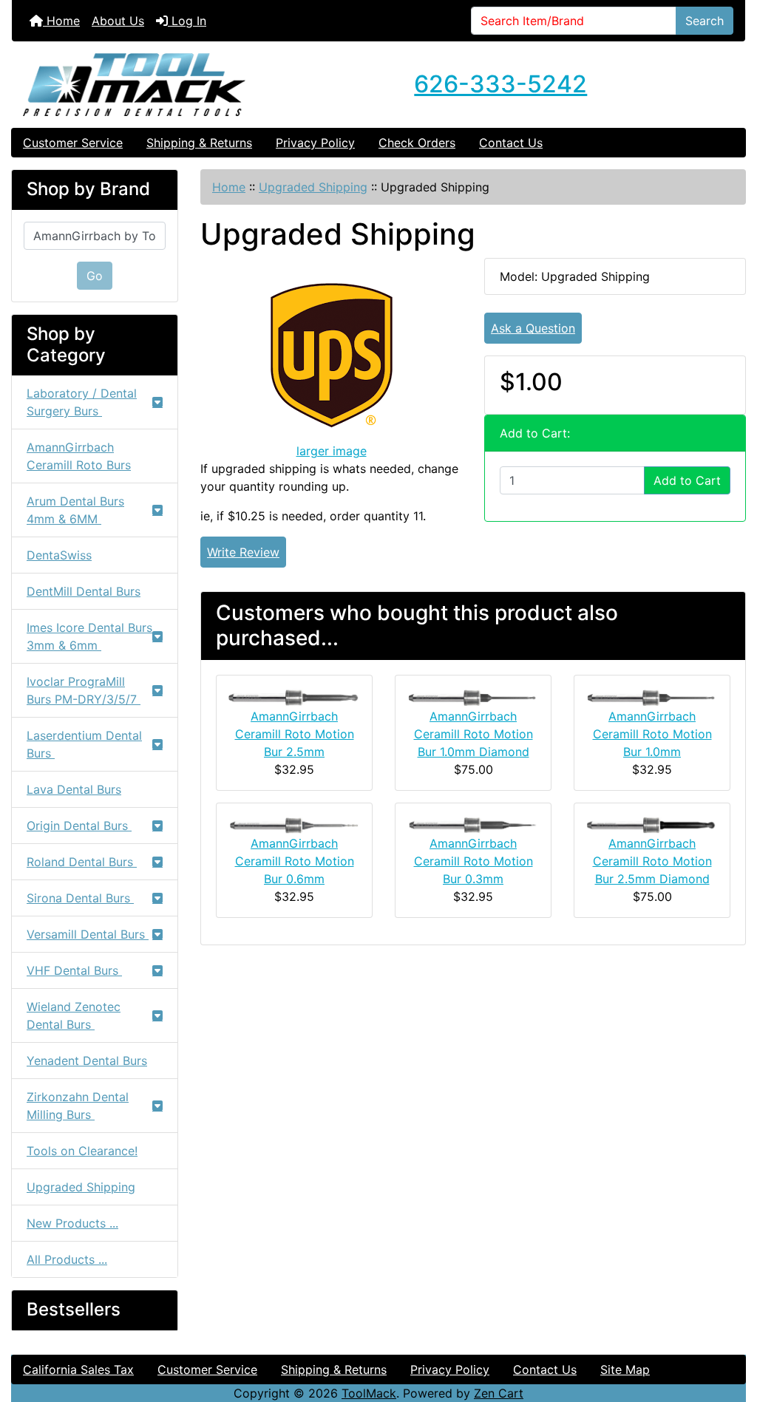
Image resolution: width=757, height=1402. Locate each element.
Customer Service (73, 142)
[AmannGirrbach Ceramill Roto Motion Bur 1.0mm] (652, 696)
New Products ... (72, 1223)
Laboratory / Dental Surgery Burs (82, 402)
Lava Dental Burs (74, 789)
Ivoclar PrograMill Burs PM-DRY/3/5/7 (83, 690)
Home (61, 20)
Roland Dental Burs (82, 861)
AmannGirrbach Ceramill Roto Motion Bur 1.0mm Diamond (473, 734)
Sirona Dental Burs (80, 898)
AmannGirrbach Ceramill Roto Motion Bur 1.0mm (652, 734)
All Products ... (67, 1259)
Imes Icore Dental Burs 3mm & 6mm (89, 636)
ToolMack (369, 1393)
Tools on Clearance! (82, 1150)
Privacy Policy (315, 142)
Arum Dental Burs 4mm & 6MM (75, 510)
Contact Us (511, 142)
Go (94, 275)
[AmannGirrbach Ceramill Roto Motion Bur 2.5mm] (294, 696)
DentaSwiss (59, 555)
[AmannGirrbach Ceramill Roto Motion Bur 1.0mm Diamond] (473, 696)
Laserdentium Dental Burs (84, 744)
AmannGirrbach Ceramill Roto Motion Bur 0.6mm (294, 861)
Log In (187, 20)
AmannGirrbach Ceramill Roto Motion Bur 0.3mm (473, 861)
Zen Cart (498, 1393)
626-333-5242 (500, 83)
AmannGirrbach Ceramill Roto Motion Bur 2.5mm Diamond (652, 861)
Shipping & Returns (199, 142)
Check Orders (416, 142)
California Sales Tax (78, 1369)
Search (704, 20)
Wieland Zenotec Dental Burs (73, 1015)
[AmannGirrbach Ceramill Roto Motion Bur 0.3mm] (473, 824)
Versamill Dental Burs (88, 934)
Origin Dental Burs (79, 825)
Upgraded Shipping (313, 187)
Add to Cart (687, 480)
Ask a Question (533, 328)
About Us (118, 20)
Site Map (625, 1369)
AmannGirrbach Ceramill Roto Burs (79, 456)
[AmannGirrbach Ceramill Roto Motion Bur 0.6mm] (294, 824)
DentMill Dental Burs (83, 591)
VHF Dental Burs (74, 970)
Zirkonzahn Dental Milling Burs (78, 1105)
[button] (729, 1329)
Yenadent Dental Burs (87, 1060)
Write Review (243, 552)
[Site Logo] (134, 84)
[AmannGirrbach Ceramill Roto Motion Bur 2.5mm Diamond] (652, 824)
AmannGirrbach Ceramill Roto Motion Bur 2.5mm (294, 734)
